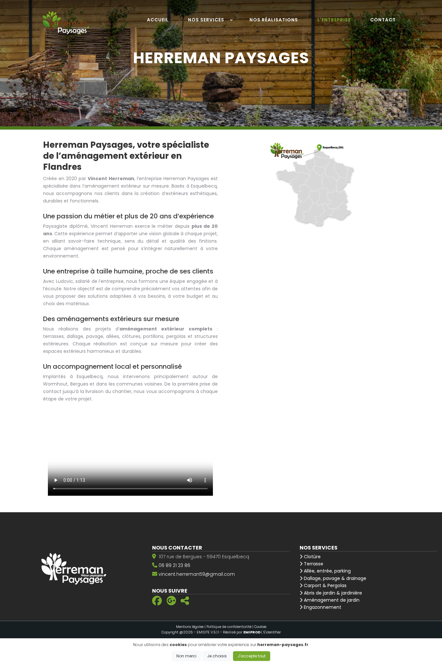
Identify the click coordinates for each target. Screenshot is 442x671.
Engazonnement (322, 607)
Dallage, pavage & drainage (334, 578)
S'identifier (272, 632)
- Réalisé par (240, 632)
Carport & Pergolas (325, 585)
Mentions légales (190, 626)
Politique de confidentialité (228, 626)
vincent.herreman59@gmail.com (197, 574)
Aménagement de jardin (331, 600)
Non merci (186, 656)
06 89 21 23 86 (174, 565)
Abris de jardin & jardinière (332, 593)
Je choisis (217, 656)
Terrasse (313, 564)
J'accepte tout (252, 656)
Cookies (260, 626)
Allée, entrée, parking (327, 571)
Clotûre (312, 556)
